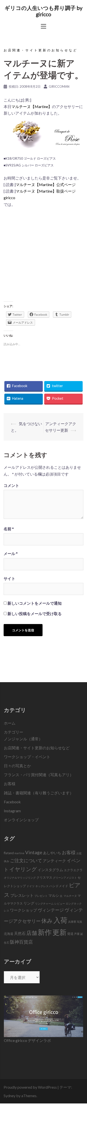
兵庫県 (72, 921)
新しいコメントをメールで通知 (34, 603)
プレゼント (41, 895)
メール (11, 553)
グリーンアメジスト (65, 877)
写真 (79, 921)
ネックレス (42, 886)
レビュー (59, 903)
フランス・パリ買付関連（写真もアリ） (38, 774)
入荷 (60, 920)
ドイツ (31, 886)
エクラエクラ (73, 870)
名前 (9, 528)
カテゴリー (13, 732)
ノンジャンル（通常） (23, 738)
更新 (59, 932)
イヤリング (23, 869)
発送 (70, 934)
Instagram (12, 810)
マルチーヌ (70, 895)
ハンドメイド (58, 886)
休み (47, 920)
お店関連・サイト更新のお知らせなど (41, 50)
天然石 (20, 933)
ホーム (9, 723)
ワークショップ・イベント (27, 756)
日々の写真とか (17, 765)
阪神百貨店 (21, 942)
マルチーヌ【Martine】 (31, 106)
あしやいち (52, 853)
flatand (9, 853)
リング (28, 903)
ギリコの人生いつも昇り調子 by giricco (43, 11)
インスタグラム (50, 869)
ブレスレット (22, 895)
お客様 (9, 783)
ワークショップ (23, 910)
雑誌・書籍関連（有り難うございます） (38, 792)
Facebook (12, 801)
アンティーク (54, 860)
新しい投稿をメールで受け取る (34, 613)
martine (19, 853)
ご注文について (26, 860)
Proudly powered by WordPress (30, 1087)
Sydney (9, 1095)
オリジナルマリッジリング (20, 877)
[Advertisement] (43, 256)
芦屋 (77, 933)
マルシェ (55, 895)
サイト (9, 578)
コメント (11, 485)
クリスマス (44, 877)
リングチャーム (44, 903)
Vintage (33, 852)
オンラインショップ (21, 819)
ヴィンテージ (51, 910)
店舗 (31, 933)
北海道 (8, 934)
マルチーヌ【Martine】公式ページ (46, 184)
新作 (45, 932)
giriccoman (59, 86)
